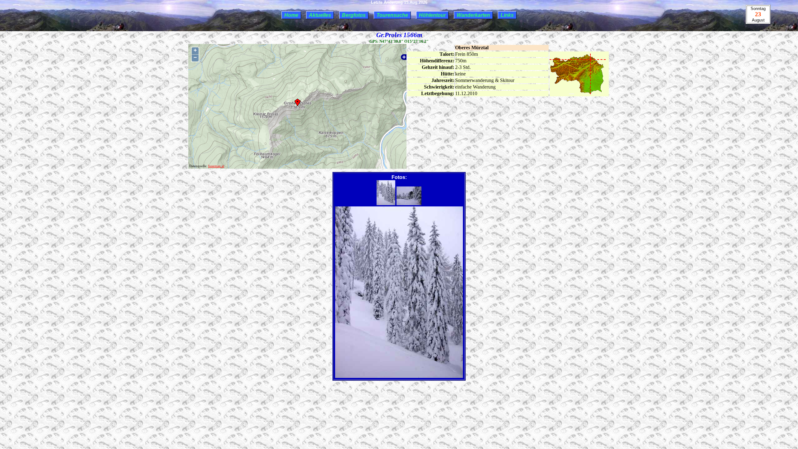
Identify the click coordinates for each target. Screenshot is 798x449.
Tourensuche (392, 15)
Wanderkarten (473, 15)
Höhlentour (432, 15)
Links (507, 15)
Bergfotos (354, 15)
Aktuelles (320, 15)
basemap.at (216, 166)
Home (291, 15)
